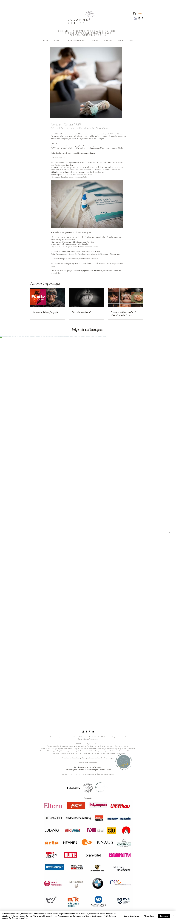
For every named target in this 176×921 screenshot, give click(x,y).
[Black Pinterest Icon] (142, 18)
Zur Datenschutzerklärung (18, 918)
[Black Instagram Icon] (139, 18)
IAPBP (111, 774)
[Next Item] (169, 532)
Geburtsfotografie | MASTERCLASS (99, 769)
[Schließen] (173, 916)
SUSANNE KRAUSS (78, 21)
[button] (58, 40)
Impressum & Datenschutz (88, 762)
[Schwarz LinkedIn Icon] (92, 731)
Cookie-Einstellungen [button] (132, 916)
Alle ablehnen (149, 916)
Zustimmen (164, 916)
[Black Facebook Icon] (86, 731)
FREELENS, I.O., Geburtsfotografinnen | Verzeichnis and (89, 774)
